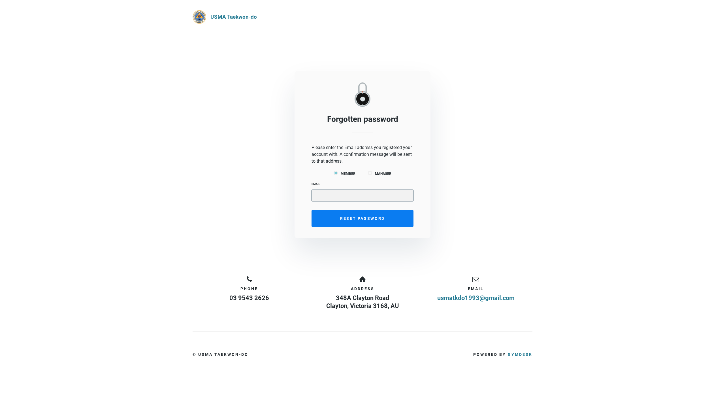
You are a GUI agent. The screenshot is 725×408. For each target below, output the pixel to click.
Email (316, 184)
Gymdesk (520, 354)
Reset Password (362, 218)
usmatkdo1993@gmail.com (476, 297)
